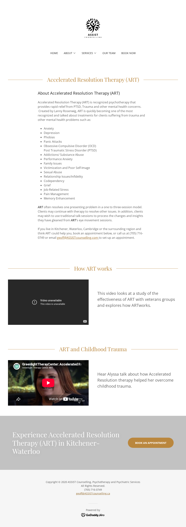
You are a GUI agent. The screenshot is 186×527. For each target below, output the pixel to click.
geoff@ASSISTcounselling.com (77, 238)
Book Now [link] (128, 53)
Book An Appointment (150, 443)
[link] (93, 28)
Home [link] (54, 53)
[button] (70, 53)
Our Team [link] (109, 53)
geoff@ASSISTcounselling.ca (93, 493)
